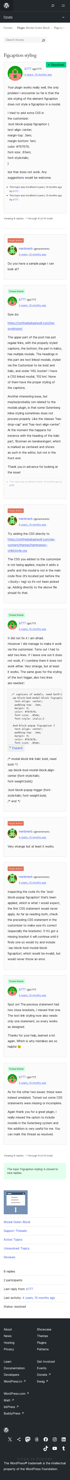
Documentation (14, 1368)
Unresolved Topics (16, 1248)
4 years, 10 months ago (38, 74)
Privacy (9, 1349)
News (8, 1336)
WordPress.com (16, 1393)
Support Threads (15, 1231)
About (8, 1329)
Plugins (41, 1343)
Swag (42, 1381)
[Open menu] (64, 5)
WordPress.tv (15, 1381)
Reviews (9, 1257)
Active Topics (13, 1239)
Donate (44, 1375)
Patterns (43, 1349)
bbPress (11, 1407)
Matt (9, 1400)
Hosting (9, 1343)
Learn (7, 1361)
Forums (8, 17)
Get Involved (46, 1361)
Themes (42, 1336)
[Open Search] (53, 5)
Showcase (44, 1329)
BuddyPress (14, 1413)
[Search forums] (43, 40)
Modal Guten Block (38, 27)
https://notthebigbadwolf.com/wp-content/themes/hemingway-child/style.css (31, 544)
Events (41, 1368)
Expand (17, 748)
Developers (11, 1375)
